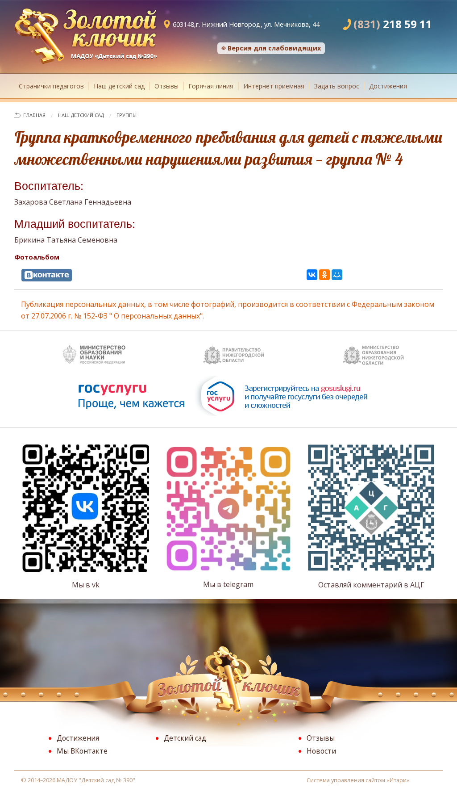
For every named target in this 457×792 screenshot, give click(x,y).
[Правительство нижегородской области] (233, 353)
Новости (321, 751)
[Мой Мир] (337, 274)
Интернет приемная (273, 86)
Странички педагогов (51, 86)
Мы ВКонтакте (82, 751)
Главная (34, 115)
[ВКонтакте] (312, 274)
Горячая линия (210, 86)
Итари (398, 780)
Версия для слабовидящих (274, 48)
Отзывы (166, 86)
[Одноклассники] (324, 274)
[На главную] (85, 35)
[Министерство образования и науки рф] (93, 353)
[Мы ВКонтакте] (46, 275)
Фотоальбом (36, 257)
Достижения (388, 86)
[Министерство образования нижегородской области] (372, 353)
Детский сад (185, 738)
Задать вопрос (336, 86)
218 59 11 (392, 24)
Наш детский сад (119, 86)
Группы (126, 115)
